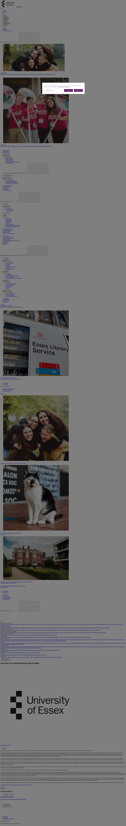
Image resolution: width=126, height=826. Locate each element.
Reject (68, 90)
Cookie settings (48, 90)
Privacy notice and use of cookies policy (63, 86)
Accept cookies (78, 90)
